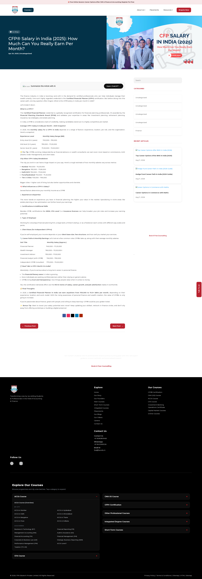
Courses (27, 10)
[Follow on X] (72, 315)
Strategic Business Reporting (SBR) (70, 540)
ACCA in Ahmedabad (64, 514)
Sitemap (176, 575)
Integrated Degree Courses (117, 522)
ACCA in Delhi (19, 514)
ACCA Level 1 (61, 543)
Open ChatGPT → (113, 86)
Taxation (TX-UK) (20, 547)
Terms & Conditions (163, 575)
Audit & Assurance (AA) (65, 533)
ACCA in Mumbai (20, 510)
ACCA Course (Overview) (24, 503)
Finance (139, 131)
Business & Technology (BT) (24, 529)
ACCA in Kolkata (63, 521)
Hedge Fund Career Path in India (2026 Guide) (154, 174)
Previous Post (29, 326)
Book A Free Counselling (158, 235)
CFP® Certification (113, 505)
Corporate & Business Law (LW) (25, 540)
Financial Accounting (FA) (23, 536)
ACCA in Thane (62, 517)
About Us (140, 10)
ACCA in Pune (19, 521)
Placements (154, 10)
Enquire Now (184, 10)
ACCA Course (20, 497)
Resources (167, 10)
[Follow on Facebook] (64, 315)
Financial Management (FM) (67, 536)
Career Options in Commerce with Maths (152, 193)
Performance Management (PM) (26, 543)
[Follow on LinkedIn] (76, 315)
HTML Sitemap (186, 575)
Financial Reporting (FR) (65, 529)
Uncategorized (26, 53)
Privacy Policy (149, 575)
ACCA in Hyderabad (64, 510)
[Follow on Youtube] (81, 315)
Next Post (118, 326)
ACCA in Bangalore (21, 517)
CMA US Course (112, 497)
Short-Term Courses (114, 530)
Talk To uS (199, 288)
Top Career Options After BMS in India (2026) (154, 156)
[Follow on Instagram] (68, 315)
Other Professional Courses (117, 513)
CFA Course (19, 556)
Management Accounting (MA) (25, 533)
